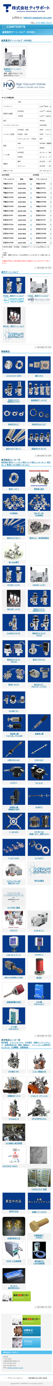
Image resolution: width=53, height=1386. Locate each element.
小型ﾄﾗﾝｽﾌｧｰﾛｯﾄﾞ (13, 760)
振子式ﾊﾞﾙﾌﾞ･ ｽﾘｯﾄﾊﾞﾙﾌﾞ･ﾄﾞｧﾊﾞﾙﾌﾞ (39, 686)
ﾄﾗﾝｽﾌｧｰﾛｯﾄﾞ (39, 760)
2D (31, 184)
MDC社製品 (39, 881)
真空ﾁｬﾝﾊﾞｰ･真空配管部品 (39, 538)
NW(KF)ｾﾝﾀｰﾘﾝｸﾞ (39, 424)
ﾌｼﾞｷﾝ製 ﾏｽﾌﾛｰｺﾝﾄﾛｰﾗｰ (14, 1028)
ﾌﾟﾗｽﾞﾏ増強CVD (39, 1072)
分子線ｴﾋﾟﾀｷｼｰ (13, 1072)
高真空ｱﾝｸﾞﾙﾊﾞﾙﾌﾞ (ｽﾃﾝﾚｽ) (39, 634)
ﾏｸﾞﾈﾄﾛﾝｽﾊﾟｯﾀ (14, 1119)
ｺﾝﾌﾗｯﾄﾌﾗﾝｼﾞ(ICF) (13, 376)
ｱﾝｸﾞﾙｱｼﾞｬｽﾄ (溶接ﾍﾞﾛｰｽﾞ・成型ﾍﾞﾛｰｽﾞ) (39, 833)
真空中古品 (13, 1211)
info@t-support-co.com (37, 17)
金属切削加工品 (11, 1045)
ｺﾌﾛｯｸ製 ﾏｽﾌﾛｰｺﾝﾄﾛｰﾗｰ (39, 1003)
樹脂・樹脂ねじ (24, 1045)
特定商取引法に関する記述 (37, 1378)
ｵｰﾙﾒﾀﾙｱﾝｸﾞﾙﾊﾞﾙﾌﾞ (14, 633)
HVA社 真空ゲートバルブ (38, 296)
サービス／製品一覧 (26, 1320)
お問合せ (26, 1331)
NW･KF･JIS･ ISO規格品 (39, 514)
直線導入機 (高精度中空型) (14, 808)
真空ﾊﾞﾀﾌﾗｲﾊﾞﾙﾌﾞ (39, 660)
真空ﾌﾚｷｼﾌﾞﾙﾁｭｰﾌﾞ (14, 538)
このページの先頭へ (43, 267)
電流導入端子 (39, 489)
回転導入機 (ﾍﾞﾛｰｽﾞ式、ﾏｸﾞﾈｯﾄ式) (14, 735)
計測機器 (14, 1047)
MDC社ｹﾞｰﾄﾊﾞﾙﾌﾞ (13, 609)
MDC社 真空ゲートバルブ (13, 326)
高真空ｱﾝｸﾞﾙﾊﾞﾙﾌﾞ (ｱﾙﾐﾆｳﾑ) (14, 661)
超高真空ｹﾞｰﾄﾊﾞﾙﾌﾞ (39, 400)
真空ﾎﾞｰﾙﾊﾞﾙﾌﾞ (13, 685)
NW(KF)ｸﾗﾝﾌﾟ (14, 424)
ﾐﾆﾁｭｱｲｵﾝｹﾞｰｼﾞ (39, 954)
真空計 (9, 465)
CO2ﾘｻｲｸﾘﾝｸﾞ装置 (39, 1189)
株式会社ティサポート (26, 8)
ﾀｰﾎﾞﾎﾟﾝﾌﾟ (14, 931)
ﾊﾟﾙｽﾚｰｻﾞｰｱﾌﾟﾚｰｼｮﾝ (39, 1096)
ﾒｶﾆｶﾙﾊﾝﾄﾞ (39, 807)
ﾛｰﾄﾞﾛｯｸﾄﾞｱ (39, 858)
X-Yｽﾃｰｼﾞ (13, 783)
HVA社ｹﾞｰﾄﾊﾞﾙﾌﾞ (39, 585)
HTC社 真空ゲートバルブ (13, 296)
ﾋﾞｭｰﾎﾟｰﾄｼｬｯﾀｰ (13, 858)
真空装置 (4, 1043)
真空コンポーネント (39, 462)
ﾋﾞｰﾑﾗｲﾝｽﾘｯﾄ (14, 832)
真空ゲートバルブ (9, 272)
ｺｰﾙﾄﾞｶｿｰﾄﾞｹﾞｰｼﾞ (13, 955)
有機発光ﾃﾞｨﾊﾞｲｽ (13, 1096)
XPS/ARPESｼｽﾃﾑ (39, 1119)
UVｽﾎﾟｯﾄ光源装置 (13, 1261)
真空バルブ (26, 462)
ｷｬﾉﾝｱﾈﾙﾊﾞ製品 (13, 908)
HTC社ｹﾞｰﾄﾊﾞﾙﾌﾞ (13, 585)
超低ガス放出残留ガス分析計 (14, 977)
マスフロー (25, 465)
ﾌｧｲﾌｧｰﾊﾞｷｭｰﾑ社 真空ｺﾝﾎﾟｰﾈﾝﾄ (14, 882)
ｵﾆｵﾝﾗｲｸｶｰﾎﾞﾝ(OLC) (10, 1166)
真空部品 (4, 462)
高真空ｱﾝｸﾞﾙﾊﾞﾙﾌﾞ (39, 449)
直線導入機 (39, 734)
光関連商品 (24, 1047)
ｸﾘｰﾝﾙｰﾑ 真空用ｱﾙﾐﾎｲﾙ (14, 1287)
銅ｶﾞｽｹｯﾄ (39, 376)
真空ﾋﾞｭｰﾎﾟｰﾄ (14, 489)
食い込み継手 (14, 562)
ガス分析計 (16, 465)
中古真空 (28, 1043)
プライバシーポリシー (15, 1378)
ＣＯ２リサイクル (16, 1043)
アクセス (26, 1343)
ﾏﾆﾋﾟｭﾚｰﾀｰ (39, 783)
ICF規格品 (14, 513)
